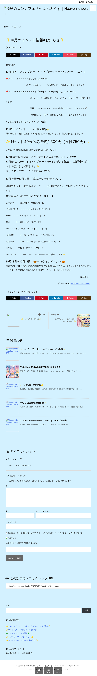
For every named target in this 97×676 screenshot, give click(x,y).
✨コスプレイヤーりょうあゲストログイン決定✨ (43, 349)
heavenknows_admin (80, 283)
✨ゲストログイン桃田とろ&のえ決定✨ (22, 630)
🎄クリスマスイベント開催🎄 (18, 633)
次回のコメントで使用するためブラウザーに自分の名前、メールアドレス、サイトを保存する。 (46, 533)
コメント (9, 486)
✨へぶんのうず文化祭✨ (31, 385)
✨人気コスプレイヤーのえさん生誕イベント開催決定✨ (28, 626)
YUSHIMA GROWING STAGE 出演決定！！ (40, 367)
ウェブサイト (11, 522)
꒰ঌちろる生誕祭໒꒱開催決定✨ (33, 402)
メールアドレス (43, 511)
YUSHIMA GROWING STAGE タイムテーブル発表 (43, 420)
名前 (8, 511)
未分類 (18, 27)
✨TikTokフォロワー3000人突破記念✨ (22, 640)
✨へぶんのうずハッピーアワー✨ (19, 637)
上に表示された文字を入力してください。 (22, 543)
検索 (7, 606)
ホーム (8, 27)
